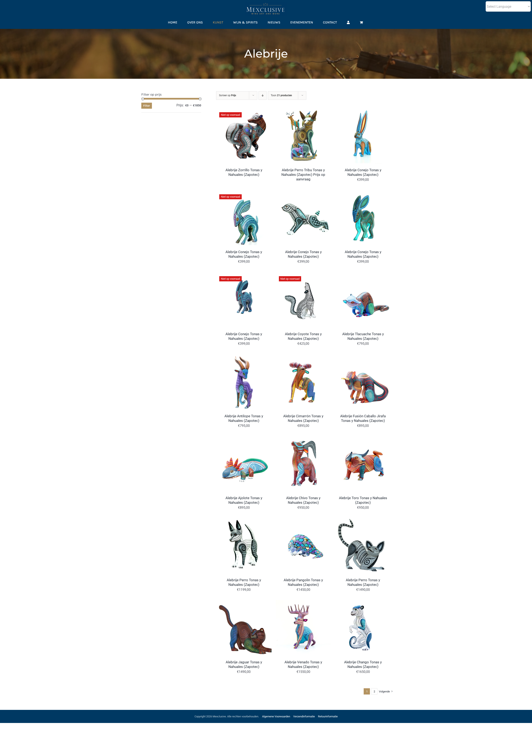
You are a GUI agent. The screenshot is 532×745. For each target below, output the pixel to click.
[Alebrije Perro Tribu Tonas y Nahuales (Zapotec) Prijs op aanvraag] (303, 111)
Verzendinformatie (304, 716)
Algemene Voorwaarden (276, 716)
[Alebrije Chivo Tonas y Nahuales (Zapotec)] (303, 439)
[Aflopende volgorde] (263, 95)
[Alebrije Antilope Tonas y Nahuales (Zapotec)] (244, 357)
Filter (146, 105)
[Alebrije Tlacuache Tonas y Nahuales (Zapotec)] (363, 275)
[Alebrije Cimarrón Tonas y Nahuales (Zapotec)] (303, 357)
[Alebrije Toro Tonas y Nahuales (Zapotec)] (363, 439)
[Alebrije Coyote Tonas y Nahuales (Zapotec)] (303, 275)
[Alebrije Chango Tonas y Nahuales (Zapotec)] (363, 603)
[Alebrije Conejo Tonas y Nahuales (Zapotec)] (363, 111)
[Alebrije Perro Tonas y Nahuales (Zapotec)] (244, 521)
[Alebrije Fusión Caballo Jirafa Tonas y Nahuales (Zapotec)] (363, 357)
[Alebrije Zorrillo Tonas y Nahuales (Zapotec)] (244, 111)
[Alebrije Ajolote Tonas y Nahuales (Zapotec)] (244, 439)
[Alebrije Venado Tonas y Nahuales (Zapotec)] (303, 603)
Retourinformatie (328, 716)
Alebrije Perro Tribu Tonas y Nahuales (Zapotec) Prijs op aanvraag (303, 174)
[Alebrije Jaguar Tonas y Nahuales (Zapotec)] (244, 603)
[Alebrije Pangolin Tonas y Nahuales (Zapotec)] (303, 521)
